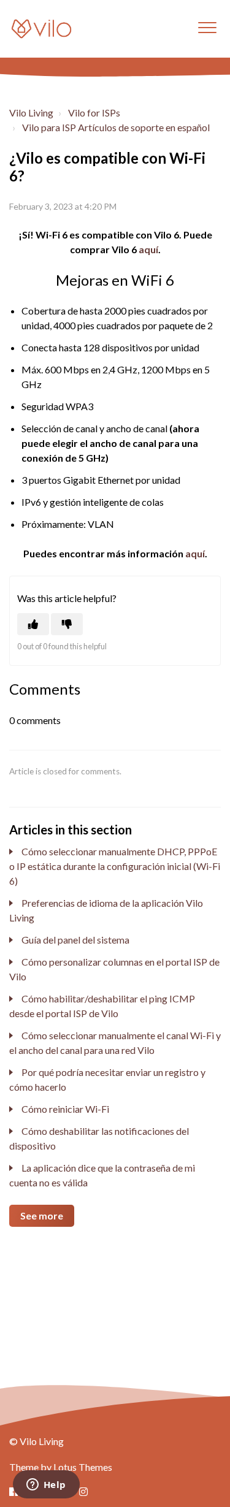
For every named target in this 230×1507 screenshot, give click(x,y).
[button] (207, 27)
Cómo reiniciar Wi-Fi (65, 1109)
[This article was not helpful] (67, 624)
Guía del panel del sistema (75, 939)
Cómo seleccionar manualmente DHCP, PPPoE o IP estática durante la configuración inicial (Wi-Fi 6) (114, 866)
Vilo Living (31, 112)
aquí (148, 249)
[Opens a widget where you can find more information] (46, 1485)
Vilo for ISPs (94, 112)
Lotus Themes (82, 1467)
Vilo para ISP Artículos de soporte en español (116, 127)
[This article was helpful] (33, 624)
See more (41, 1215)
